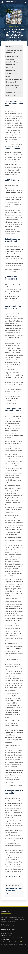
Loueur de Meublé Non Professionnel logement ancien (14, 890)
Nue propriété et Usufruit (7, 933)
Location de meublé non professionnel (11, 941)
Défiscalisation (14, 27)
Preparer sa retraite (6, 935)
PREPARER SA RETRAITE (12, 149)
